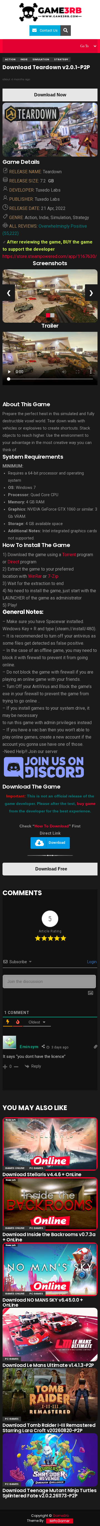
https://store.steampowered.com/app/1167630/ (49, 256)
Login (91, 962)
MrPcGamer (59, 1521)
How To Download (51, 826)
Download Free (51, 869)
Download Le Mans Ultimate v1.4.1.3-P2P (48, 1365)
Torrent (69, 554)
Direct (13, 561)
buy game (86, 803)
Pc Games (36, 1168)
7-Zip (53, 576)
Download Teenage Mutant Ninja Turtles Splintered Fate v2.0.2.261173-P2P (49, 1493)
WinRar (35, 576)
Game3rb (61, 1515)
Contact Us (49, 30)
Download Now (50, 94)
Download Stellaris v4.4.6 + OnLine (41, 1174)
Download (57, 843)
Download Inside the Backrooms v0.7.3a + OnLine (48, 1237)
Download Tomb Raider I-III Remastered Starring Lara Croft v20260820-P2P (48, 1428)
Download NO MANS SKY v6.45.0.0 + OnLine (42, 1303)
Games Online (14, 1168)
